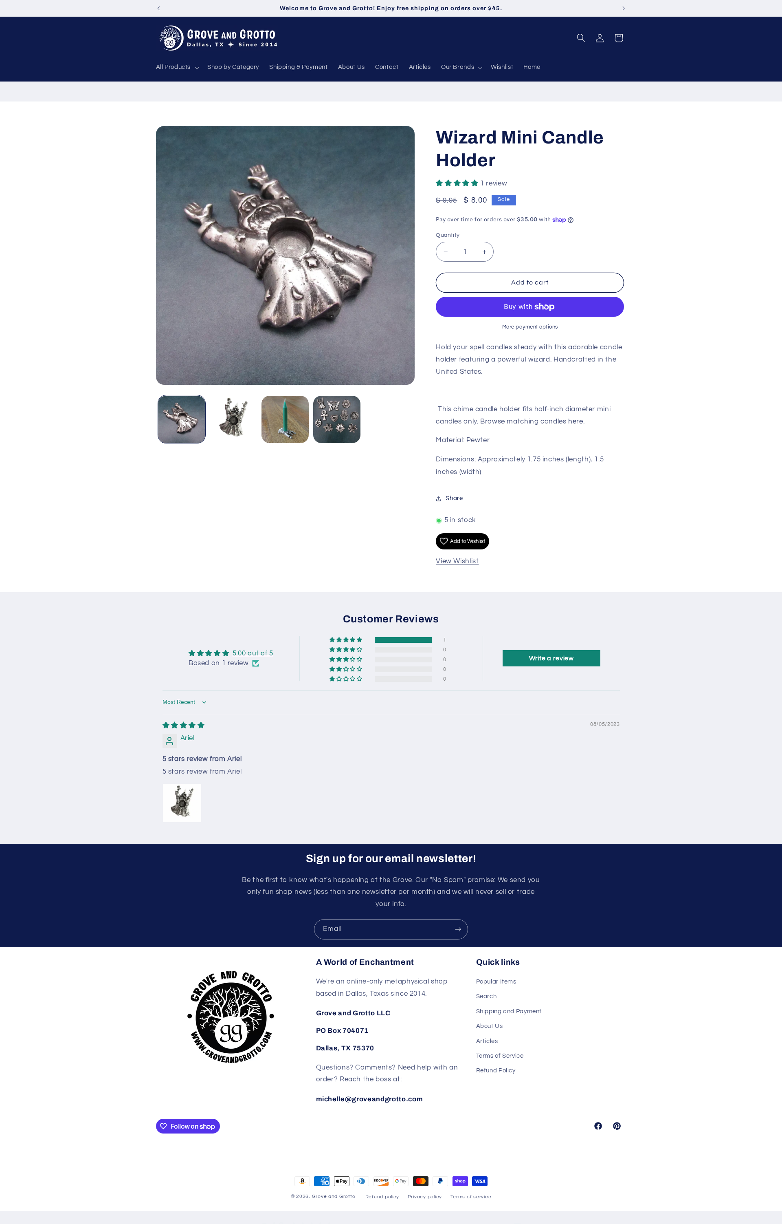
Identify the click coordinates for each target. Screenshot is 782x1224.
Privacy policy (425, 1197)
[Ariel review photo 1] (182, 803)
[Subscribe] (458, 929)
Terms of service (471, 1197)
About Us (489, 1026)
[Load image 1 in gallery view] (182, 419)
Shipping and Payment (509, 1012)
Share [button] (454, 499)
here (575, 421)
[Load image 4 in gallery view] (337, 419)
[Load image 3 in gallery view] (285, 419)
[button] (176, 68)
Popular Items (496, 982)
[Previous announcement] (158, 8)
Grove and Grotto (334, 1196)
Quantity (447, 235)
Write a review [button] (551, 658)
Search (486, 997)
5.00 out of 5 (253, 653)
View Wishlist (457, 561)
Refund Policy (496, 1071)
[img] (184, 725)
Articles (487, 1041)
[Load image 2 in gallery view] (233, 419)
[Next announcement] (624, 8)
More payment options (530, 327)
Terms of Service (500, 1056)
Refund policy (382, 1197)
